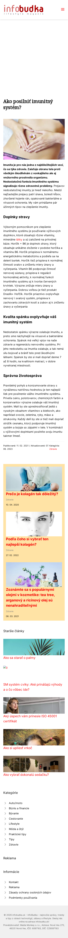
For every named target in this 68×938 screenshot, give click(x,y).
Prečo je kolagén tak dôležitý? (32, 494)
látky (19, 239)
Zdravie (53, 449)
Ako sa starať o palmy (19, 658)
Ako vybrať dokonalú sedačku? (26, 775)
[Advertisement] (34, 55)
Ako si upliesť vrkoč (17, 748)
